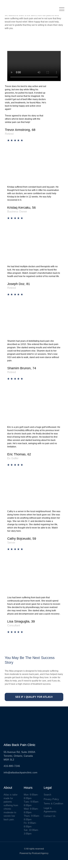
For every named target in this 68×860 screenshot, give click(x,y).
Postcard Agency (40, 853)
